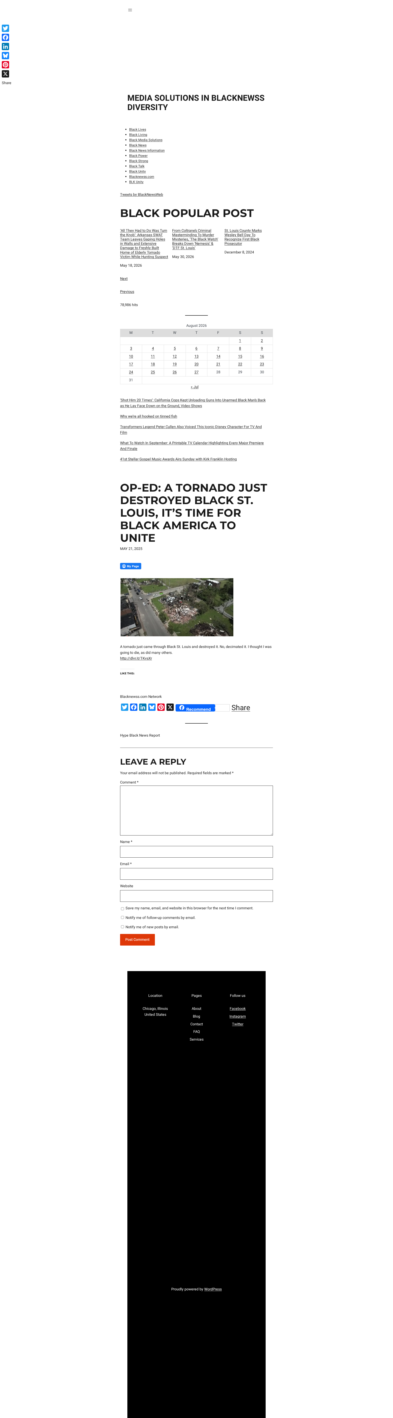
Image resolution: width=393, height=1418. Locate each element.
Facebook (238, 1008)
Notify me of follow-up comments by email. (161, 917)
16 (262, 356)
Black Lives (137, 129)
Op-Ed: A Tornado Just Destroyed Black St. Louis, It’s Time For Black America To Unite (193, 513)
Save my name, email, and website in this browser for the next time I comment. (189, 908)
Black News (137, 145)
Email (126, 864)
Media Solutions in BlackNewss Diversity (196, 102)
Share (241, 708)
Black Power (138, 155)
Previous (127, 291)
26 (175, 372)
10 (131, 356)
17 (131, 364)
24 (131, 372)
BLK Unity (136, 182)
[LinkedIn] (6, 46)
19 (175, 364)
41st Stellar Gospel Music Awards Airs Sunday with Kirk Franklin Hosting (178, 459)
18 (153, 364)
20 (196, 364)
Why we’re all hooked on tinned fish (148, 416)
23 (262, 364)
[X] (6, 73)
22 (240, 364)
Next (124, 278)
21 (218, 364)
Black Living (138, 134)
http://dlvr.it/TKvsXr (136, 658)
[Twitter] (6, 28)
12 (175, 356)
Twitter (237, 1024)
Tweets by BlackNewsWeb (141, 194)
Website (126, 886)
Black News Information (147, 150)
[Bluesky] (6, 55)
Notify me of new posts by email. (152, 927)
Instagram (237, 1016)
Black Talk (136, 166)
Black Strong (138, 161)
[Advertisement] (196, 54)
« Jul (195, 387)
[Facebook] (6, 37)
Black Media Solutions (145, 140)
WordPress (213, 1289)
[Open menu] (130, 10)
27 (196, 372)
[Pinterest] (6, 64)
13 (196, 356)
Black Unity (137, 171)
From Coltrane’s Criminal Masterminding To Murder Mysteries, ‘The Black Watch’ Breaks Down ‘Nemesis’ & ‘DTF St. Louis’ (195, 239)
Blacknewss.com (141, 176)
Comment (129, 782)
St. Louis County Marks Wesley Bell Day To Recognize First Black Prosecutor (243, 237)
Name (126, 842)
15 (240, 356)
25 (153, 372)
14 (218, 356)
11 (153, 356)
